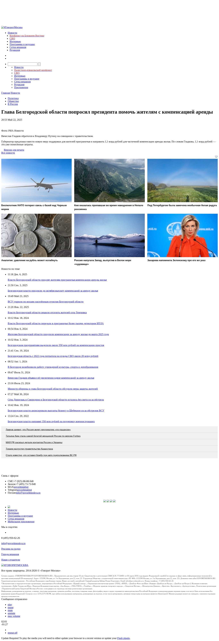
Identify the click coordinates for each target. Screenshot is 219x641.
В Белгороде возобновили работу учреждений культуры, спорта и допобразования (53, 367)
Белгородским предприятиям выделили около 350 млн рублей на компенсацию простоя (56, 345)
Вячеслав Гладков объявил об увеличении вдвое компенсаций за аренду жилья (51, 377)
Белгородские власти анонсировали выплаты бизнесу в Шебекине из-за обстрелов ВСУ (56, 410)
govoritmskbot (21, 487)
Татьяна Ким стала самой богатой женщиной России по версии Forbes (43, 436)
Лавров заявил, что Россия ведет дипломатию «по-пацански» (38, 429)
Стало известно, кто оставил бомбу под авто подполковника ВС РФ (41, 455)
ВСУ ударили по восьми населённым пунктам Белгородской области (46, 301)
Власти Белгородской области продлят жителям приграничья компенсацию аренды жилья (57, 279)
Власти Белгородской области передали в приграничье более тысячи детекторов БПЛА (56, 323)
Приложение (21, 87)
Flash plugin (123, 638)
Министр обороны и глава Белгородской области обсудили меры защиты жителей (53, 388)
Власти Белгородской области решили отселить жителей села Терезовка (47, 312)
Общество (13, 101)
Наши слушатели (10, 559)
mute (10, 610)
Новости (12, 32)
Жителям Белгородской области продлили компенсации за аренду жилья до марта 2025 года (58, 334)
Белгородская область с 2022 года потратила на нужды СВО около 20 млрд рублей (53, 356)
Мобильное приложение (21, 521)
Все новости (8, 152)
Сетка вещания (18, 47)
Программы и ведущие (22, 44)
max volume (14, 616)
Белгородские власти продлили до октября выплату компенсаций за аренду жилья (53, 290)
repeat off (12, 632)
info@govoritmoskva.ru (28, 492)
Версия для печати (14, 150)
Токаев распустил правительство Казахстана (29, 448)
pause (10, 607)
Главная (5, 92)
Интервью (15, 41)
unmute (11, 613)
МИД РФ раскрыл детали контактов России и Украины (34, 442)
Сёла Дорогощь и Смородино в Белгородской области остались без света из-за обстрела (56, 399)
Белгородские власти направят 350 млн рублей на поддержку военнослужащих (51, 421)
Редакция (15, 50)
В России (13, 104)
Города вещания (10, 554)
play (10, 604)
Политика (13, 98)
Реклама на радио (11, 548)
